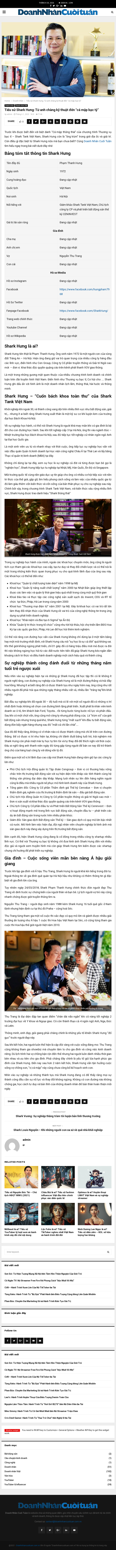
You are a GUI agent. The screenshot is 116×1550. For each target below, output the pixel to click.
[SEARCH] (108, 1252)
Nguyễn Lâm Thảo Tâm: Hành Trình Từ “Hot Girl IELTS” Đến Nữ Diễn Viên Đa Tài (44, 1404)
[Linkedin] (66, 1530)
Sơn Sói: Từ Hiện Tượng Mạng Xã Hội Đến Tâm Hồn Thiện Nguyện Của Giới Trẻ (43, 1274)
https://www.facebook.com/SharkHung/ (84, 310)
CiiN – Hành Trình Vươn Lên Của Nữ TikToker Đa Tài (30, 1287)
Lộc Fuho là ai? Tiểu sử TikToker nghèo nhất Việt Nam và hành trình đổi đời (57, 1232)
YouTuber (9, 1480)
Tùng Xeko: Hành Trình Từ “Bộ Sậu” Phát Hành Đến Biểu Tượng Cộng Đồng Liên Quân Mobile (50, 1294)
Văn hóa (9, 1476)
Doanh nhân (9, 105)
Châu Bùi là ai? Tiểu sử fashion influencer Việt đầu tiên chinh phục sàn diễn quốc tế (57, 1195)
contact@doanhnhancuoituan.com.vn (64, 1521)
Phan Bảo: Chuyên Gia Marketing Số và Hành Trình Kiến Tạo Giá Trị (38, 1301)
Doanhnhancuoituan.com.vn (28, 1545)
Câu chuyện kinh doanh (16, 1458)
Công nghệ (10, 1462)
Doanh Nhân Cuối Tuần (97, 141)
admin (9, 114)
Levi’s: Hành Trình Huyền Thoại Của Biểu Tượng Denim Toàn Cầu (37, 1397)
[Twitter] (50, 1530)
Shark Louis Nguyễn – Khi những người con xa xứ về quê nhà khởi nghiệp (58, 1130)
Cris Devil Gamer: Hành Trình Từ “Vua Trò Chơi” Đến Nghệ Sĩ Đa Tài (38, 1418)
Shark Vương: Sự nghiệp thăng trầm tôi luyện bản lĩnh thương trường (58, 1116)
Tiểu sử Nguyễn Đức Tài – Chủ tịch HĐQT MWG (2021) (21, 1194)
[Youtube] (74, 1530)
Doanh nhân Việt (21, 105)
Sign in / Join (67, 3)
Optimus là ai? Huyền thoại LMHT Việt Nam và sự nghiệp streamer (93, 1195)
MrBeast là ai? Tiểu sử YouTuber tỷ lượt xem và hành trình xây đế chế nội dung (20, 1232)
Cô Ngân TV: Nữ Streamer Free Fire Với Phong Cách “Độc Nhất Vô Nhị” (39, 1280)
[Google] (58, 1530)
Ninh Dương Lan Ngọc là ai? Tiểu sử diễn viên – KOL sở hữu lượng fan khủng (94, 1232)
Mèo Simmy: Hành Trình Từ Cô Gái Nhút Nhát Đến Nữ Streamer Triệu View (41, 1411)
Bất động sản (11, 1454)
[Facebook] (41, 1530)
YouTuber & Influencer (15, 1484)
